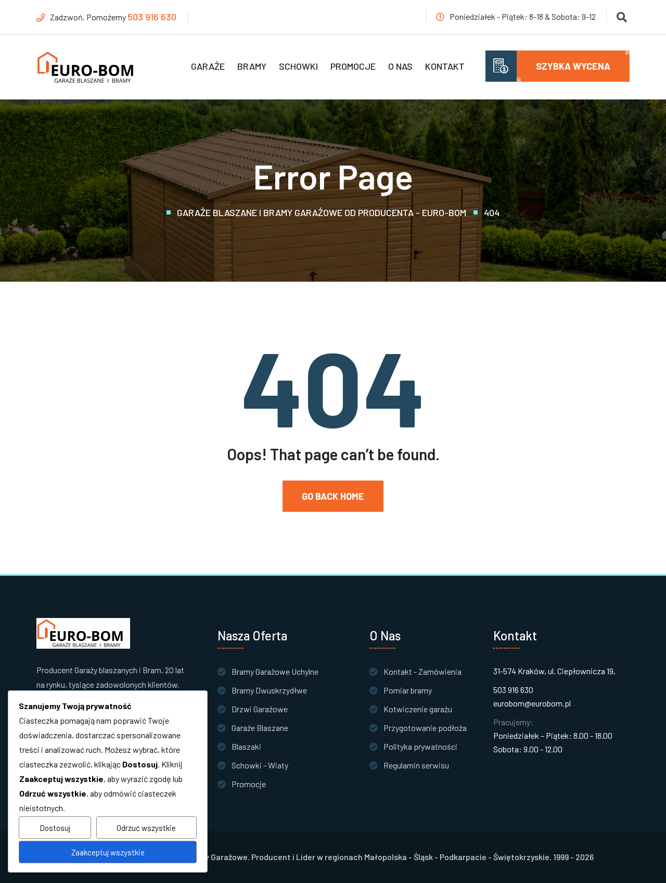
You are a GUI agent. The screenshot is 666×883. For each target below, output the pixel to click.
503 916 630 (151, 16)
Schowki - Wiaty (260, 765)
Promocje (353, 66)
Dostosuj (55, 827)
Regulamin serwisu (416, 765)
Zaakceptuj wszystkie (108, 852)
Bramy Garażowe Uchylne (275, 671)
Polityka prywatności (420, 746)
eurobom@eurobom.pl (532, 703)
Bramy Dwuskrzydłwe (269, 690)
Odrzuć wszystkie (146, 827)
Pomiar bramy (407, 690)
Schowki (298, 66)
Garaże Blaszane (260, 728)
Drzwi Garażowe (260, 709)
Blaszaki (246, 746)
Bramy (251, 66)
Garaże (208, 66)
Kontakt (445, 66)
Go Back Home (333, 496)
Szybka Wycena (573, 66)
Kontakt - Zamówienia (422, 671)
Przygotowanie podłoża (425, 728)
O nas (400, 66)
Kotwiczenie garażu (417, 709)
